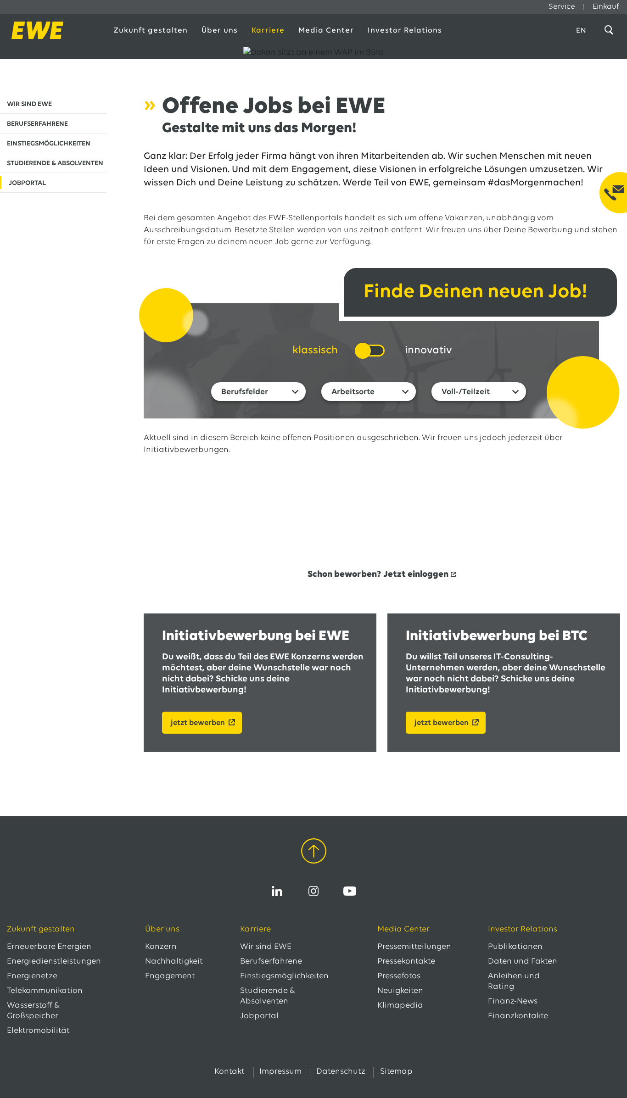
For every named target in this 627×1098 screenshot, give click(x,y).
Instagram (313, 891)
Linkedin (277, 891)
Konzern (161, 947)
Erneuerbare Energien (49, 947)
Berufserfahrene (271, 962)
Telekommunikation (45, 991)
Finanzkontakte (518, 1016)
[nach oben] (313, 852)
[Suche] (610, 30)
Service (562, 7)
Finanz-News (512, 1002)
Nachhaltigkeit (174, 962)
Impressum (280, 1072)
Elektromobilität (38, 1031)
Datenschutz (340, 1072)
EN (581, 30)
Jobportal (259, 1016)
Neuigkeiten (400, 991)
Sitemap (396, 1072)
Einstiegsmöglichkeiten (284, 976)
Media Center (326, 30)
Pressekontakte (406, 962)
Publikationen (515, 947)
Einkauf (606, 7)
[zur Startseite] (51, 30)
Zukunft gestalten (151, 30)
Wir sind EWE (265, 947)
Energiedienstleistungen (54, 962)
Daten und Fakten (522, 962)
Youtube (350, 891)
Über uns (220, 30)
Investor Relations (405, 30)
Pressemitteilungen (414, 947)
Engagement (170, 976)
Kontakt (229, 1072)
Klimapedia (400, 1006)
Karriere (268, 30)
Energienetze (32, 976)
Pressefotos (398, 976)
